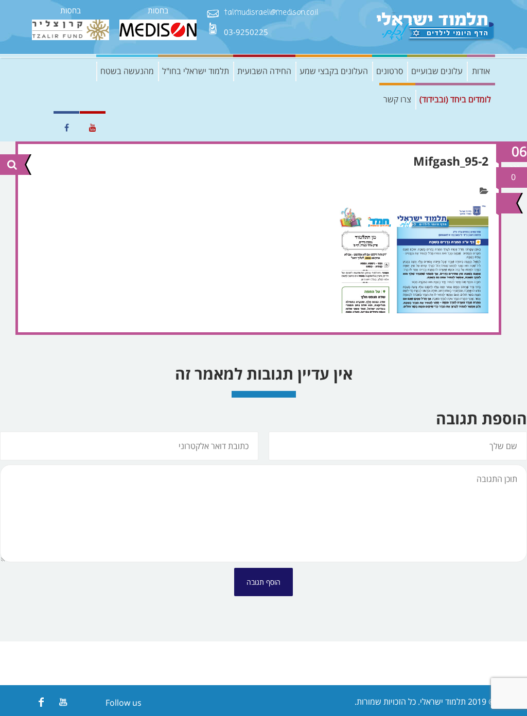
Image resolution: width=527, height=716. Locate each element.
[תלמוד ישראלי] (436, 27)
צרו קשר (397, 99)
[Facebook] (41, 702)
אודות (481, 71)
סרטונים (389, 71)
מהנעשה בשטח (127, 71)
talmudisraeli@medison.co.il (271, 13)
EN (39, 127)
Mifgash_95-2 (450, 161)
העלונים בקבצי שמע (334, 71)
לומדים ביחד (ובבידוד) (455, 99)
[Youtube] (63, 702)
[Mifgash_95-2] (505, 203)
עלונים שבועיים (437, 71)
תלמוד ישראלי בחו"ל (195, 71)
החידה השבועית (264, 71)
